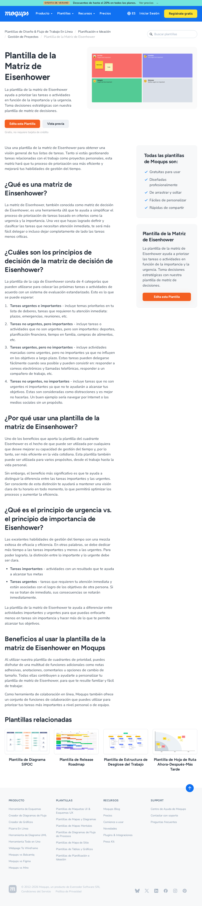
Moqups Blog (111, 809)
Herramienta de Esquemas (25, 809)
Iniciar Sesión (149, 13)
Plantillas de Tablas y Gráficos (74, 849)
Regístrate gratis (181, 13)
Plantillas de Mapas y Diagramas (76, 819)
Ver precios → (149, 3)
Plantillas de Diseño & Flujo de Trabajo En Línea (39, 31)
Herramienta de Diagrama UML (28, 835)
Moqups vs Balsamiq (21, 855)
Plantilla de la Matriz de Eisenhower (69, 37)
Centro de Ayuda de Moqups (168, 809)
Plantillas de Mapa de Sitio (72, 842)
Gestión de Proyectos (23, 37)
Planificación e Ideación (94, 31)
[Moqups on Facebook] (165, 890)
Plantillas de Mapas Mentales (74, 826)
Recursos (85, 13)
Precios (105, 13)
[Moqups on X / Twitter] (146, 890)
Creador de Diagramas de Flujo (28, 815)
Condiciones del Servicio (36, 891)
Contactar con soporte (164, 815)
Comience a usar (113, 822)
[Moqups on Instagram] (175, 890)
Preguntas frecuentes (164, 822)
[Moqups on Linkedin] (156, 890)
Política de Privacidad (68, 891)
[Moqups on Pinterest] (184, 890)
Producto (42, 13)
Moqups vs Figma (20, 861)
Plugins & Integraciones (118, 835)
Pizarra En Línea (18, 828)
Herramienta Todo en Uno (24, 842)
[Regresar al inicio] (189, 788)
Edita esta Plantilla (22, 124)
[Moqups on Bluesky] (137, 890)
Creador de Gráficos (21, 822)
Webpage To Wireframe (23, 848)
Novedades (110, 828)
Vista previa (55, 124)
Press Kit (108, 842)
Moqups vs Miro (19, 868)
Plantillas (63, 13)
